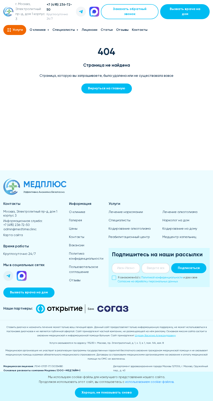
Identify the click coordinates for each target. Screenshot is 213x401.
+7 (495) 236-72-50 (16, 225)
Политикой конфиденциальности (162, 277)
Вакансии (76, 245)
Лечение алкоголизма (179, 212)
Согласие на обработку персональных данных (148, 281)
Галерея (75, 220)
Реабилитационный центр (129, 237)
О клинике (38, 30)
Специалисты (63, 30)
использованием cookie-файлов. (149, 382)
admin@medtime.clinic (20, 229)
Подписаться (189, 268)
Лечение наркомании (126, 212)
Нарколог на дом (175, 220)
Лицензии (89, 30)
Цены (73, 228)
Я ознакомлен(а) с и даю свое (157, 279)
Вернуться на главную (106, 88)
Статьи (107, 30)
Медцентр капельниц (179, 237)
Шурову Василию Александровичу (155, 335)
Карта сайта (13, 235)
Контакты (139, 30)
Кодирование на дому (179, 228)
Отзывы (122, 30)
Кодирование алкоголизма (130, 228)
